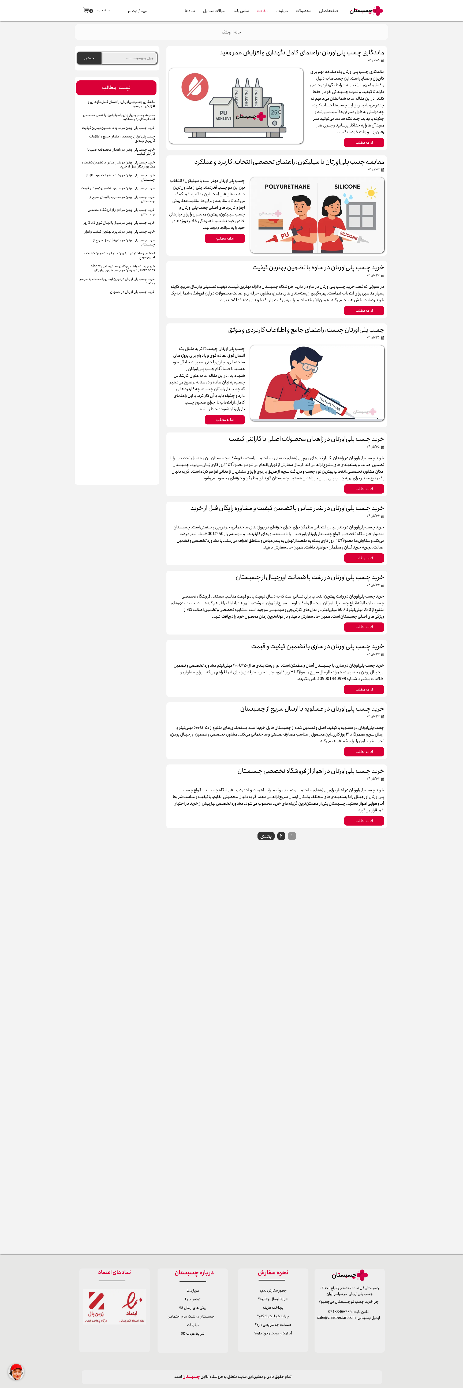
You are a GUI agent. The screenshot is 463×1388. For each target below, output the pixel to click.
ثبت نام (132, 11)
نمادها (190, 11)
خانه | (236, 32)
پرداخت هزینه (273, 1308)
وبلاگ (226, 32)
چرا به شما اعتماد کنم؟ (273, 1316)
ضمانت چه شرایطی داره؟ (273, 1325)
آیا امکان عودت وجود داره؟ (273, 1333)
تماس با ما (241, 11)
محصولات (303, 11)
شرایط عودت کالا (192, 1334)
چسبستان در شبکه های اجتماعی (191, 1316)
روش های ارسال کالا (193, 1308)
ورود (144, 11)
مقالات (262, 11)
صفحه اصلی (328, 11)
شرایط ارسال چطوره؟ (273, 1299)
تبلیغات (193, 1325)
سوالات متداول (214, 11)
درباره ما (281, 11)
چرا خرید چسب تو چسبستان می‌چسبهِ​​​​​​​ (350, 1302)
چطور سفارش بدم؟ (273, 1290)
